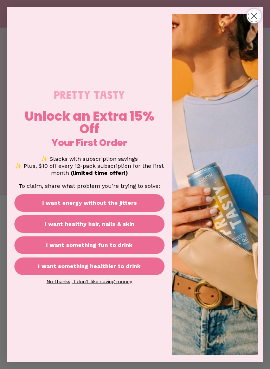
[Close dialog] (254, 16)
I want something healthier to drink (89, 266)
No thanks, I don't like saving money (89, 281)
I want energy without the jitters (89, 202)
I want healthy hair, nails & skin (89, 224)
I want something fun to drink (89, 245)
